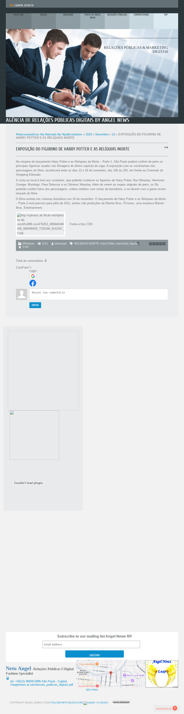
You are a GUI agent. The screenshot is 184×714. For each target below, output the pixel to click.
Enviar (35, 305)
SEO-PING (92, 689)
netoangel (61, 243)
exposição (122, 243)
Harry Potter (107, 243)
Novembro (102, 134)
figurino (134, 243)
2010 (89, 134)
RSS (11, 5)
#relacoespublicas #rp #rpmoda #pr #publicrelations (49, 134)
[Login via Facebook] (32, 283)
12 (113, 134)
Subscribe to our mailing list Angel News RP (94, 636)
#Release (29, 243)
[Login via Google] (33, 276)
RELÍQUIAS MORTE (86, 243)
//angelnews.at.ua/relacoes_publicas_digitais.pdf (41, 684)
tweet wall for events (166, 708)
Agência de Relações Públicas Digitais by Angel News (67, 120)
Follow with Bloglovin (66, 702)
